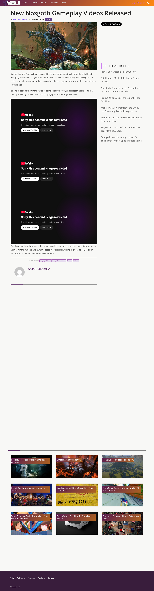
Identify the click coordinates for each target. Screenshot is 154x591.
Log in (134, 3)
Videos (64, 3)
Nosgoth (55, 261)
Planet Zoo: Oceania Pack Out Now (118, 71)
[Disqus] (54, 319)
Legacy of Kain (45, 261)
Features (54, 3)
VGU (12, 578)
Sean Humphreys (20, 19)
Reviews (34, 3)
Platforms (21, 578)
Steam (69, 261)
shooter (63, 261)
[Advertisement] (54, 429)
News (25, 3)
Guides (44, 3)
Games (51, 578)
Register (141, 3)
